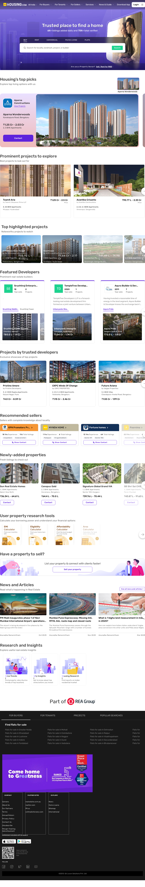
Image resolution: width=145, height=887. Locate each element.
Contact (18, 138)
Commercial (52, 40)
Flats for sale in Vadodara (59, 743)
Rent (37, 40)
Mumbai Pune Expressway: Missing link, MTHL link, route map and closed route (70, 619)
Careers (5, 802)
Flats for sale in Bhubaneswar (103, 743)
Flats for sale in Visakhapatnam (104, 736)
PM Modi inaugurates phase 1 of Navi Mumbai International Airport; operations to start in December (22, 620)
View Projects (19, 106)
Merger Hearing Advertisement (8, 830)
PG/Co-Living (71, 40)
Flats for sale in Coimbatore (60, 733)
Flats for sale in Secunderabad (103, 740)
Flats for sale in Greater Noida (18, 730)
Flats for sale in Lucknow (16, 736)
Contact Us (6, 822)
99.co (27, 808)
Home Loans (54, 805)
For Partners (7, 808)
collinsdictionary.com (34, 812)
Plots (87, 40)
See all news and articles (132, 589)
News (51, 802)
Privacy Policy (8, 819)
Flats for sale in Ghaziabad (17, 733)
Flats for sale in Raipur (100, 733)
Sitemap (52, 808)
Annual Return (8, 815)
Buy (25, 40)
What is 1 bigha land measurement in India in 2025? (121, 619)
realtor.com (30, 805)
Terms (4, 812)
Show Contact (20, 442)
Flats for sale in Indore (15, 740)
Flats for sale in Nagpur (58, 736)
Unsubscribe (7, 825)
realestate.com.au (33, 802)
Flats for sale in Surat (57, 740)
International (54, 812)
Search (117, 48)
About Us (6, 805)
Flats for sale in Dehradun (101, 730)
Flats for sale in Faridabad (16, 743)
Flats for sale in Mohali (57, 730)
